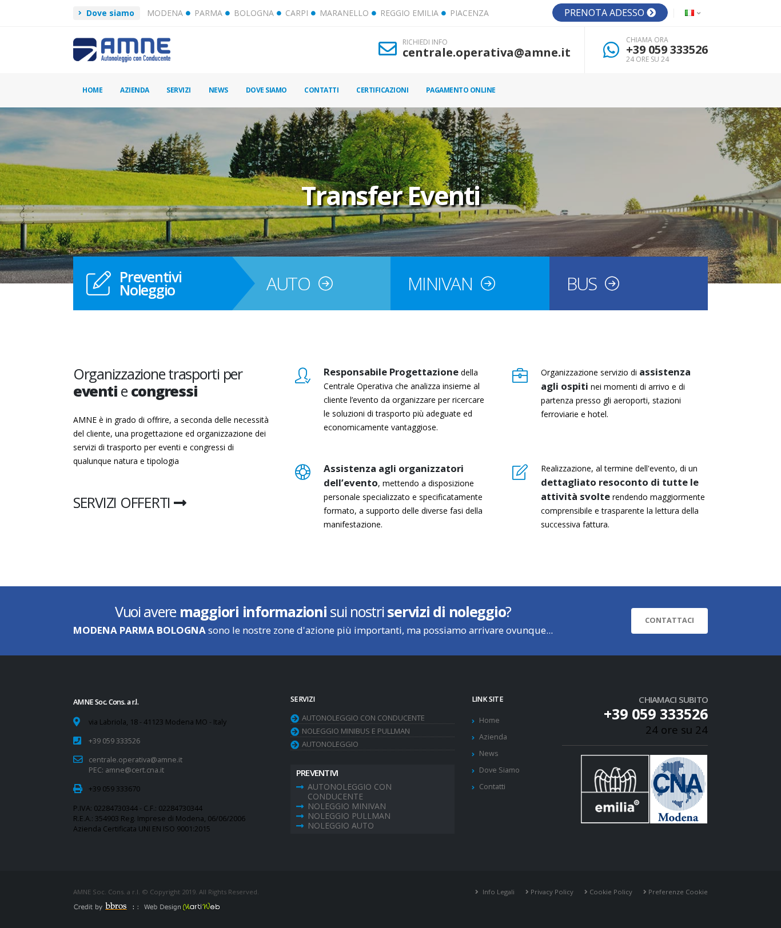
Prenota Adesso (605, 12)
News (218, 90)
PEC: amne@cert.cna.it (126, 770)
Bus (582, 283)
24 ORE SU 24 (647, 59)
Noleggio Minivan (347, 806)
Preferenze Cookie (677, 891)
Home (92, 90)
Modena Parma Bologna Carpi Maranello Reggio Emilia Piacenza (318, 12)
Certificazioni (382, 90)
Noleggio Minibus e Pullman (356, 731)
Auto (288, 283)
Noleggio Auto (341, 825)
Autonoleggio (330, 744)
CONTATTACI (669, 620)
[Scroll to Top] (761, 915)
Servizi (178, 90)
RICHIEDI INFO (425, 42)
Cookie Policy (610, 891)
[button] (693, 13)
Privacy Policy (551, 891)
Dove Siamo (266, 90)
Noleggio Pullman (349, 815)
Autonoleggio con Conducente (363, 718)
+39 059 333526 (667, 49)
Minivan (440, 283)
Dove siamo (109, 12)
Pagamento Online (461, 90)
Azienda (134, 90)
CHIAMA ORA (647, 40)
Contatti (321, 90)
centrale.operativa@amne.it (487, 52)
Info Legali (498, 891)
